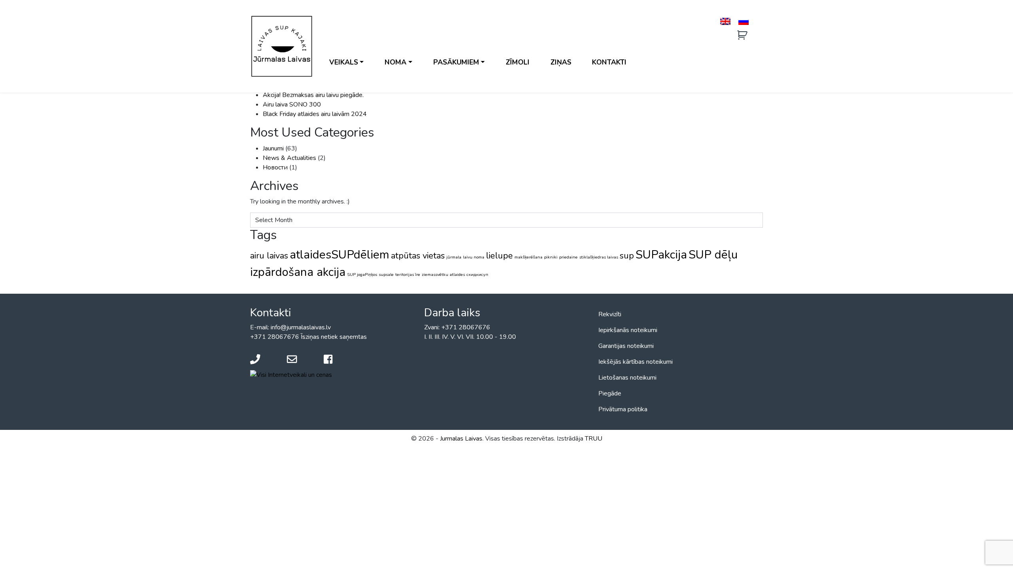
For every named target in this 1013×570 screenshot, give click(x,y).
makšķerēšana (528, 257)
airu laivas (269, 256)
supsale (386, 274)
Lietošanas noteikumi (627, 377)
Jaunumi (273, 148)
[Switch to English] (725, 21)
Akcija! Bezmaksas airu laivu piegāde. (313, 95)
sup (627, 256)
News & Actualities (289, 158)
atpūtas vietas (418, 256)
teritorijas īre (407, 274)
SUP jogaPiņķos (362, 274)
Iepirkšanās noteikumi (627, 330)
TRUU (593, 438)
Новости (275, 167)
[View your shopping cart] (743, 35)
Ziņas (560, 62)
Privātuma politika (622, 409)
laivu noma (473, 257)
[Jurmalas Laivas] (281, 46)
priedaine (568, 257)
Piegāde (609, 393)
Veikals (343, 62)
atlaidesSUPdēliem (339, 254)
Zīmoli (517, 62)
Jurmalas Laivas (461, 438)
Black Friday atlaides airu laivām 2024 (315, 114)
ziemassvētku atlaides (443, 274)
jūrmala (453, 257)
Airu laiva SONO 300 (292, 104)
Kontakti (609, 62)
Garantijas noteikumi (626, 346)
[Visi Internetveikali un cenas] (291, 374)
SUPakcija (661, 254)
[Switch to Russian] (743, 21)
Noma (395, 62)
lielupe (499, 256)
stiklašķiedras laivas (598, 257)
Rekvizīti (609, 314)
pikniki (551, 257)
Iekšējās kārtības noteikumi (635, 361)
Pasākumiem (456, 62)
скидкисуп (477, 274)
